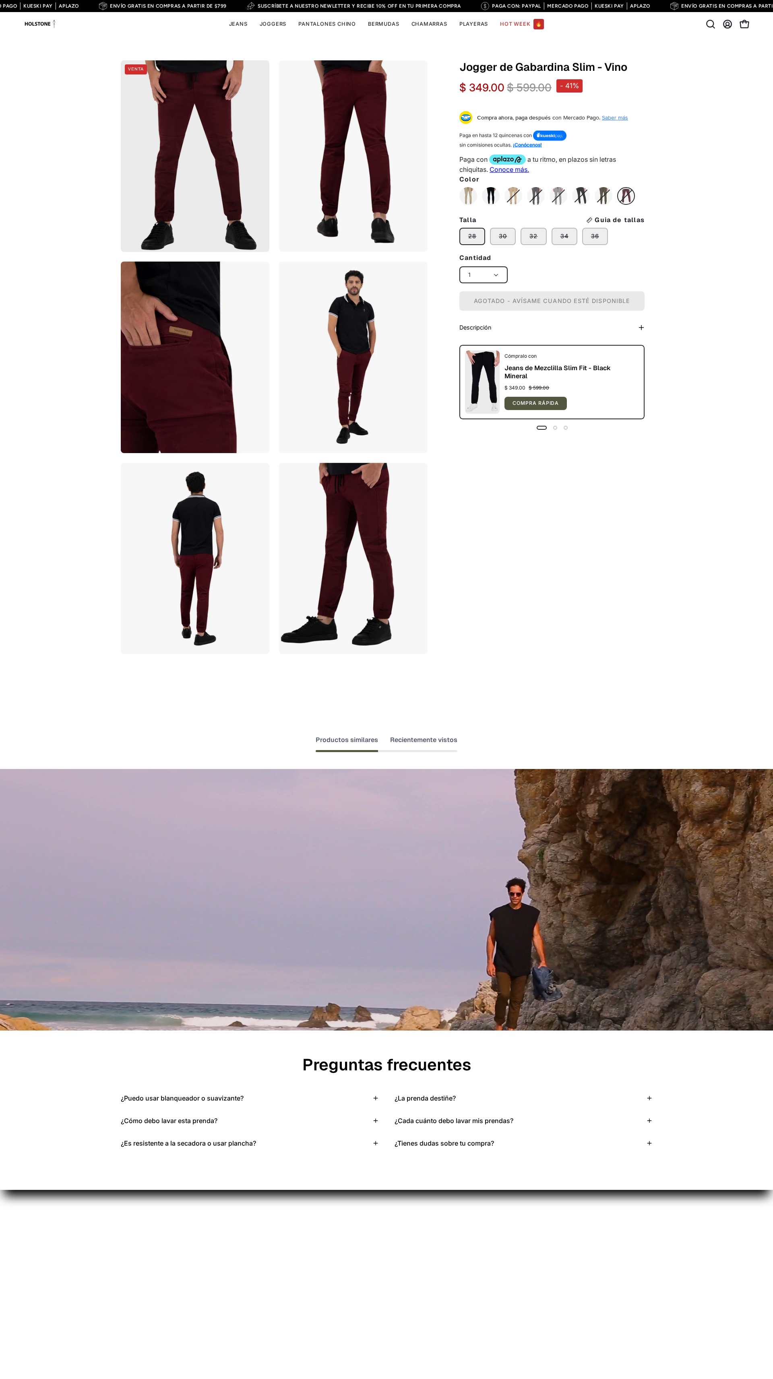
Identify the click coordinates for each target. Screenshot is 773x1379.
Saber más (615, 117)
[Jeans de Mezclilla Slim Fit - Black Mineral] (482, 382)
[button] (710, 24)
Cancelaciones (307, 1299)
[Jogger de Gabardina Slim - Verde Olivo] (603, 196)
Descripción (475, 327)
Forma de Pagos (309, 1259)
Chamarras (137, 1286)
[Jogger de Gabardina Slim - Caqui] (513, 196)
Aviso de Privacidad (315, 1233)
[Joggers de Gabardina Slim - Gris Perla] (558, 196)
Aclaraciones (304, 1313)
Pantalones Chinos (148, 1233)
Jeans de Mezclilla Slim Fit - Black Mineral (557, 372)
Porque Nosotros (228, 1246)
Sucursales (301, 1326)
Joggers (133, 1259)
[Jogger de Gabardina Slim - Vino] (626, 196)
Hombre (215, 1233)
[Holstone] (40, 24)
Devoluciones (305, 1286)
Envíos (295, 1246)
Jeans (129, 1246)
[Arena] (468, 196)
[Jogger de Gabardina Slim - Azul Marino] (491, 196)
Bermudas (136, 1273)
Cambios (298, 1273)
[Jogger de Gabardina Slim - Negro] (581, 196)
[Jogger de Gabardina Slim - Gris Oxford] (536, 196)
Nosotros (299, 1339)
